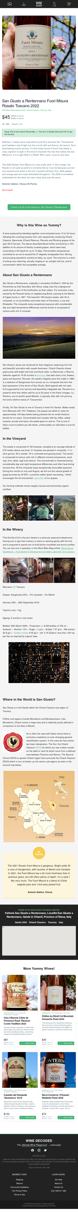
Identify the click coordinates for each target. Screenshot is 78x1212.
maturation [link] (39, 477)
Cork (21, 124)
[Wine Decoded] (39, 4)
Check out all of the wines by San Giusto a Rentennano (39, 207)
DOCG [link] (38, 747)
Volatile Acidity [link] (21, 632)
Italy (49, 110)
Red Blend (6, 110)
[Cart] (69, 4)
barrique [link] (41, 375)
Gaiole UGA (20, 110)
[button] (9, 4)
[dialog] (39, 1030)
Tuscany (43, 110)
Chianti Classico (32, 110)
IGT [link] (14, 586)
